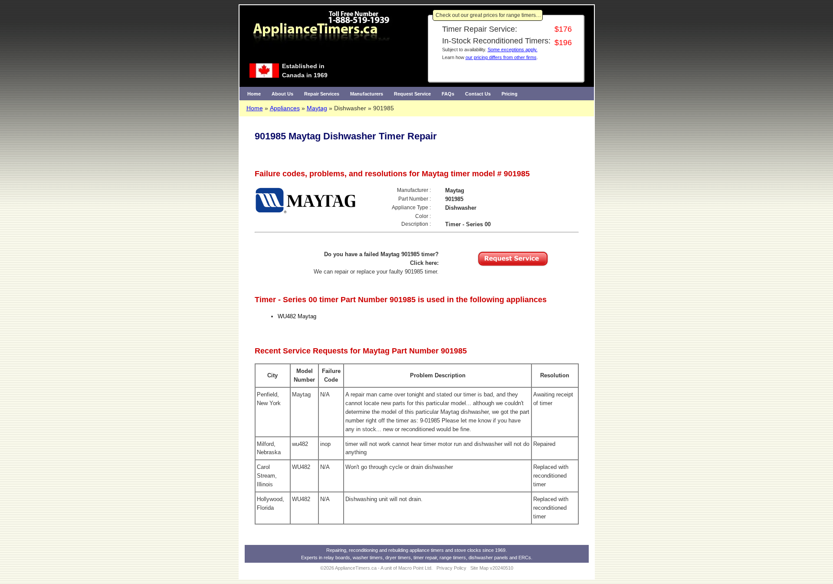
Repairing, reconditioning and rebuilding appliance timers (385, 550)
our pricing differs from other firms (501, 57)
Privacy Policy (451, 568)
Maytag (317, 108)
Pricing (510, 93)
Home (254, 93)
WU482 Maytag (297, 316)
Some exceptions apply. (513, 49)
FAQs (448, 93)
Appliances (285, 108)
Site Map (479, 568)
